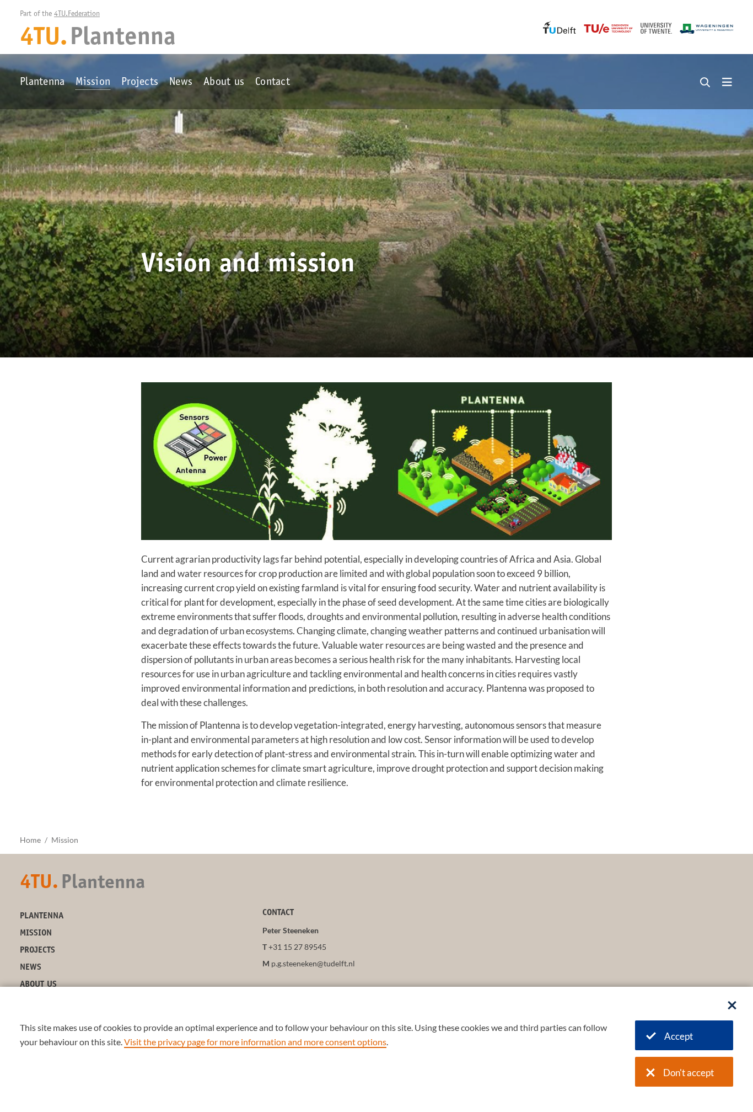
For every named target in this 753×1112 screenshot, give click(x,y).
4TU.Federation (77, 14)
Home (30, 839)
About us (223, 82)
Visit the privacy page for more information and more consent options (255, 1041)
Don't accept (688, 1072)
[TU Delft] (559, 27)
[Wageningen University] (706, 29)
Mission (93, 82)
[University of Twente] (656, 28)
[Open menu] (727, 83)
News (180, 82)
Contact (272, 82)
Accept (678, 1036)
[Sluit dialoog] (732, 1006)
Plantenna (42, 82)
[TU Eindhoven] (608, 29)
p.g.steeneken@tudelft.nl (313, 963)
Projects (139, 82)
